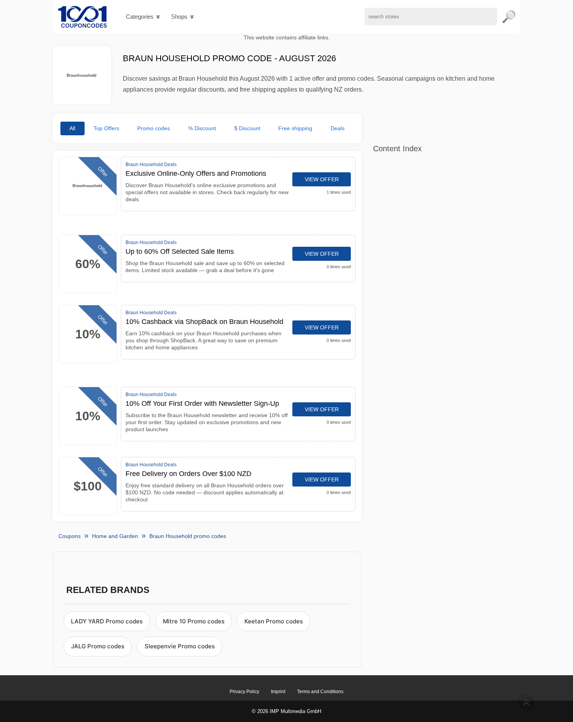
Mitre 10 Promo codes (194, 621)
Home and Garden (115, 536)
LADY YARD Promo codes (107, 621)
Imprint (278, 691)
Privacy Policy (244, 691)
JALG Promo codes (97, 646)
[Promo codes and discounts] (82, 16)
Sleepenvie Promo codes (180, 646)
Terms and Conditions (320, 691)
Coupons (69, 536)
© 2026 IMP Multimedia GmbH (286, 711)
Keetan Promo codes (273, 621)
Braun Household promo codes (187, 536)
